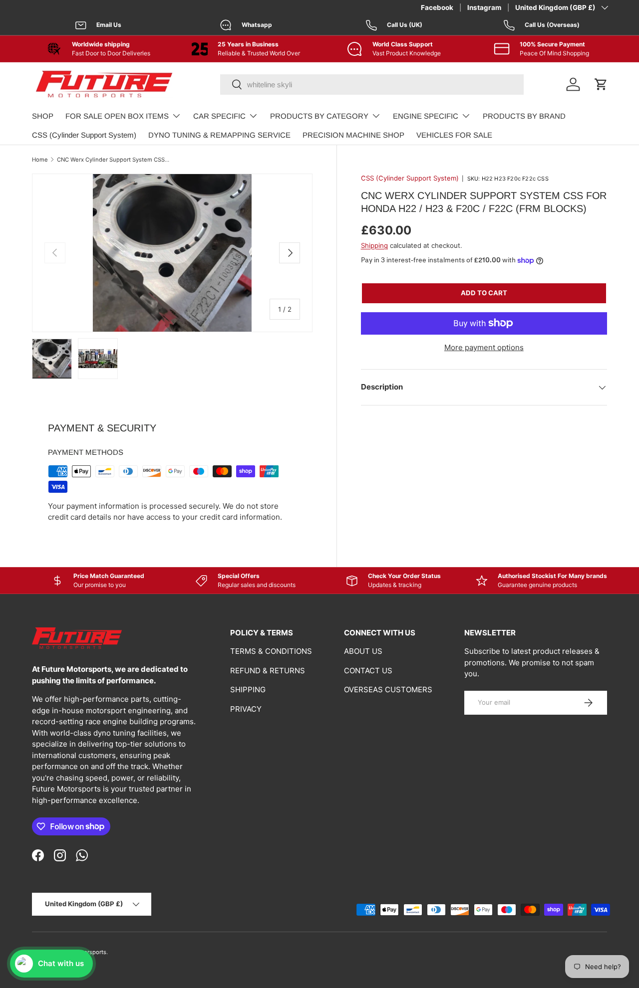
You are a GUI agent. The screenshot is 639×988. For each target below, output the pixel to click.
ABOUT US (363, 651)
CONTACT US (368, 670)
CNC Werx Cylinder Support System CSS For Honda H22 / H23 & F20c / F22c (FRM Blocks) (113, 159)
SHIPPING (248, 689)
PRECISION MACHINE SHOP (353, 135)
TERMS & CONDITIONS (271, 651)
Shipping (374, 245)
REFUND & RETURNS (267, 670)
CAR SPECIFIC (219, 116)
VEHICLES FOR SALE (454, 135)
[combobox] (372, 84)
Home (40, 159)
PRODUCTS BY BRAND (524, 116)
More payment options (484, 347)
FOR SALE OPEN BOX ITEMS (117, 116)
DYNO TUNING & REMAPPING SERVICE (219, 135)
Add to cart (484, 293)
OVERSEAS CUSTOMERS (388, 689)
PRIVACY (246, 709)
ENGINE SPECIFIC (425, 116)
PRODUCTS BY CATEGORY (319, 116)
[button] (601, 84)
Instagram (484, 7)
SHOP (42, 116)
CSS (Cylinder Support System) (84, 135)
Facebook (437, 7)
